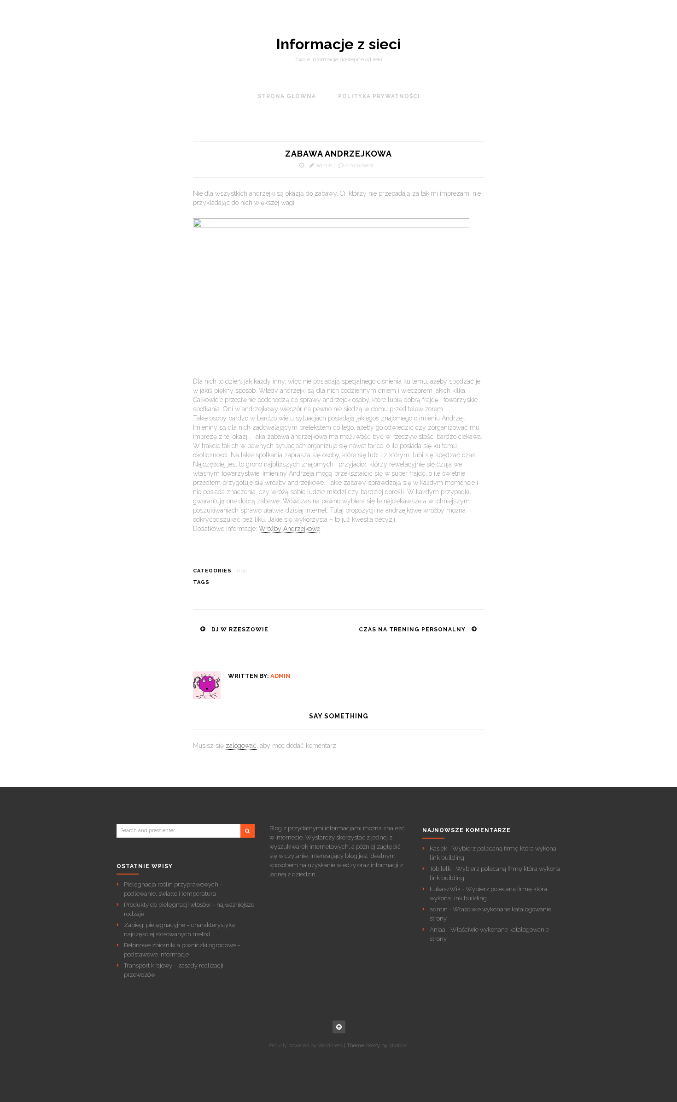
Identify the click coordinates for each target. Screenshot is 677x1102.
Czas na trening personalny (412, 629)
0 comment (359, 165)
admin (324, 165)
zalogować (241, 745)
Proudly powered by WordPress (305, 1046)
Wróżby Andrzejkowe (289, 528)
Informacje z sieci (338, 44)
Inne (241, 570)
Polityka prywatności (379, 96)
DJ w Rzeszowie (239, 629)
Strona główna (286, 96)
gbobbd (398, 1046)
